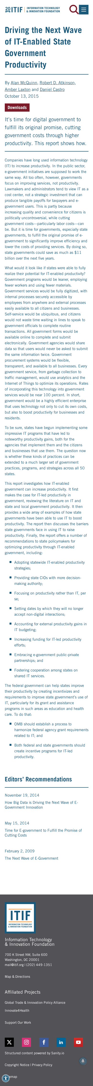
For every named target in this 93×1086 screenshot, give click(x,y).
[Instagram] (29, 1042)
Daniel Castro (52, 89)
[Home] (33, 9)
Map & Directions (17, 976)
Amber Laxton (18, 89)
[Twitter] (9, 1042)
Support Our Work (18, 1022)
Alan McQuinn (24, 82)
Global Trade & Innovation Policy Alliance (35, 1002)
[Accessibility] (6, 1078)
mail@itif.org (14, 964)
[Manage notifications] (83, 1061)
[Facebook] (46, 1042)
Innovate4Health (17, 1010)
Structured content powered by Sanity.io (34, 1053)
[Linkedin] (64, 1042)
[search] (74, 9)
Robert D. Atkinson (57, 82)
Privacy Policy (42, 1065)
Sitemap (11, 1076)
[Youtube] (81, 1042)
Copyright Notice (17, 1065)
